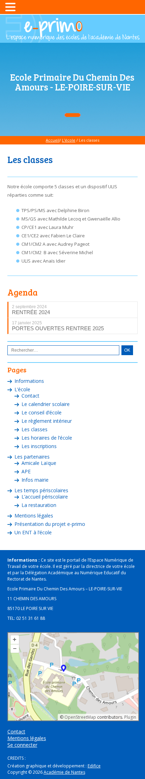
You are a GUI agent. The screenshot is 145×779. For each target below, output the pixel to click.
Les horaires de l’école (46, 437)
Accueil (52, 140)
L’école (68, 140)
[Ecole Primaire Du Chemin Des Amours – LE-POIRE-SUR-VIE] (72, 37)
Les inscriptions (39, 446)
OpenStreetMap (80, 717)
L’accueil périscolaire (44, 496)
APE (26, 471)
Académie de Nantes (64, 772)
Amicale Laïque (38, 463)
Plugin (129, 717)
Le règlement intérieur (46, 421)
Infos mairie (35, 479)
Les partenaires (32, 456)
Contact (30, 395)
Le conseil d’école (41, 412)
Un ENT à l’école (33, 532)
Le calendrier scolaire (45, 404)
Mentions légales (33, 515)
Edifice (94, 766)
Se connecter (22, 744)
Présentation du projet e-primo (49, 524)
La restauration (38, 505)
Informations (29, 381)
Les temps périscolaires (41, 490)
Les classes (34, 429)
